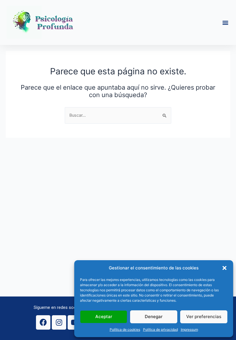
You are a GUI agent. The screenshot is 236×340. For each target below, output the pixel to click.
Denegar (154, 316)
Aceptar (103, 316)
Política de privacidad (160, 329)
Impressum (189, 329)
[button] (224, 268)
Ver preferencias (203, 316)
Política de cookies (125, 329)
